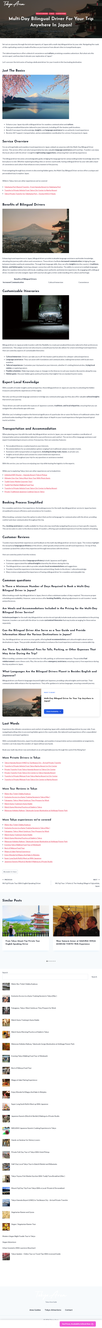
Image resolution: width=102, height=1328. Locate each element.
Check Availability (52, 711)
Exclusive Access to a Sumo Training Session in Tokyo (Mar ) (27, 797)
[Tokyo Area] (14, 4)
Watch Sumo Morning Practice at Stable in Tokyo (23, 807)
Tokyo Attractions (53, 1310)
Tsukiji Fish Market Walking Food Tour (19, 485)
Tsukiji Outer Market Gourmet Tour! (18, 481)
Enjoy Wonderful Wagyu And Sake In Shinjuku (22, 855)
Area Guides (35, 1310)
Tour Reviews (61, 13)
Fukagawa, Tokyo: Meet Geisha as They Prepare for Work (26, 800)
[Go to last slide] (6, 932)
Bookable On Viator (10, 872)
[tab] (47, 961)
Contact (69, 1310)
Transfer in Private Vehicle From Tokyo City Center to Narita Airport (30, 190)
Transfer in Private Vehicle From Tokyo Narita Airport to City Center (30, 766)
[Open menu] (97, 4)
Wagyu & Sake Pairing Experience (17, 851)
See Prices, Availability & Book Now (76, 1324)
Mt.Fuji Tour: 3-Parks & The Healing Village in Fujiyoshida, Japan (77, 883)
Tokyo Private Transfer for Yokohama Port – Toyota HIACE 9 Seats (30, 194)
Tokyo (51, 13)
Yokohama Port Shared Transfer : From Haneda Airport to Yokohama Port (32, 187)
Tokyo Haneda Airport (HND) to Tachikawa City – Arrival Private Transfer (32, 763)
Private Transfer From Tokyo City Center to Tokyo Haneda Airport (30, 773)
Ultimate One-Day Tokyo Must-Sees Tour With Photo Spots (27, 478)
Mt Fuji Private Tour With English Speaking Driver (21, 881)
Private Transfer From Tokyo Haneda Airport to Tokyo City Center (30, 769)
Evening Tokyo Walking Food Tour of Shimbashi (22, 845)
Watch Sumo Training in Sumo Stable (18, 804)
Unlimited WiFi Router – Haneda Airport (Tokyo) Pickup (25, 475)
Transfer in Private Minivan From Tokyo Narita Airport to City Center (31, 776)
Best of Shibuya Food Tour (14, 848)
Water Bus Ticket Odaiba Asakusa (17, 794)
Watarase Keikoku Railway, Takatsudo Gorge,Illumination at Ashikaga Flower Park (36, 810)
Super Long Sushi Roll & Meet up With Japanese (22, 858)
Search (5, 972)
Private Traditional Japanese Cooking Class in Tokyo (24, 492)
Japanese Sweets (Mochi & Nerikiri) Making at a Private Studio (28, 861)
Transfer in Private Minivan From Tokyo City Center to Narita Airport (31, 779)
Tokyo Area (44, 31)
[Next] (96, 932)
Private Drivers (42, 13)
